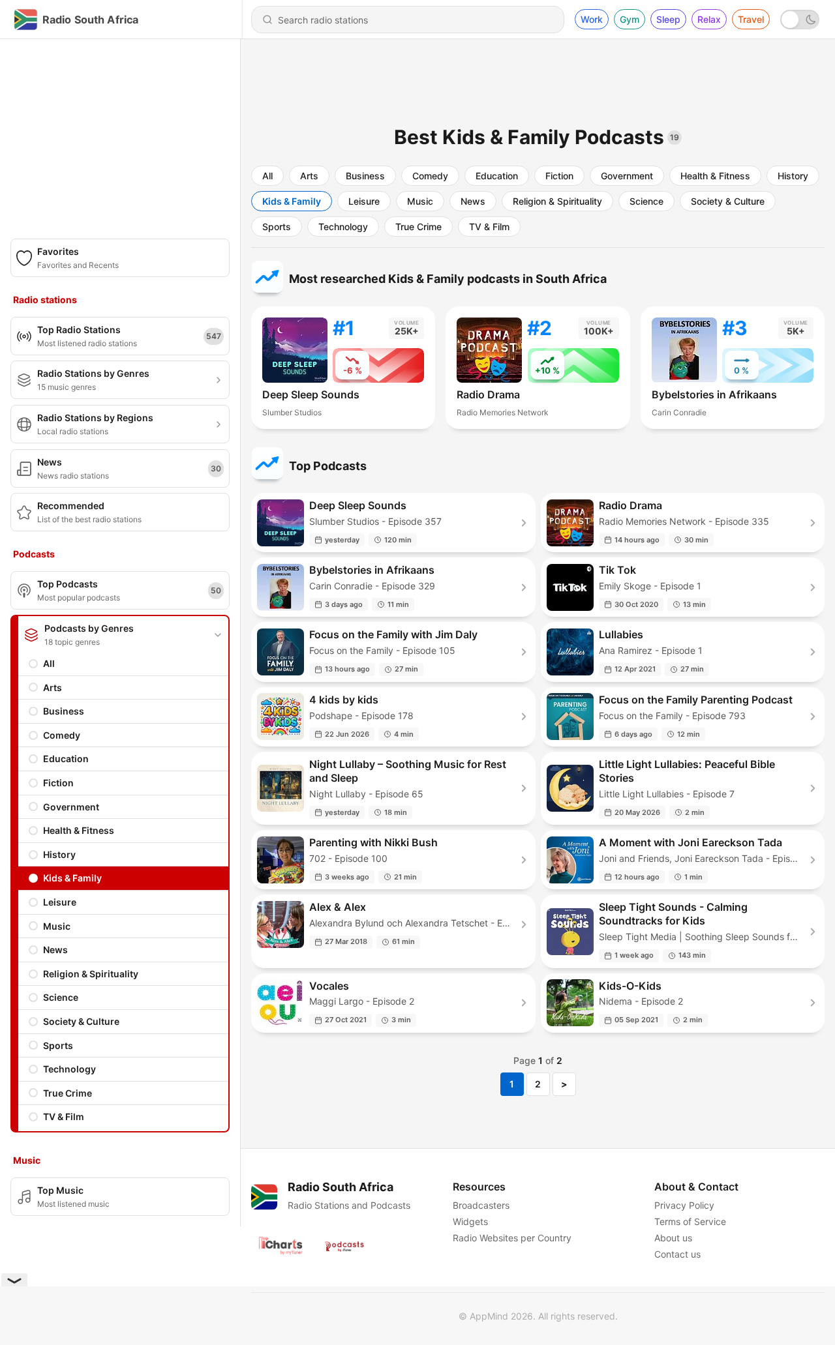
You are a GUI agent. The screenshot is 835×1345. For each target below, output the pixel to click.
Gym (629, 19)
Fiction (58, 782)
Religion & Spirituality (90, 973)
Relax (709, 19)
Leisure (59, 902)
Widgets (470, 1221)
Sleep (668, 19)
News (55, 949)
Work (592, 19)
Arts (52, 687)
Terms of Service (690, 1221)
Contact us (677, 1254)
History (59, 854)
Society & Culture (81, 1021)
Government (71, 806)
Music (56, 926)
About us (673, 1237)
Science (60, 997)
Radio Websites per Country (512, 1237)
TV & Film (63, 1116)
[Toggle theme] (799, 19)
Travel (751, 19)
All (49, 663)
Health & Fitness (78, 830)
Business (63, 711)
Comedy (61, 735)
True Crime (67, 1093)
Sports (58, 1045)
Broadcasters (481, 1205)
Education (66, 758)
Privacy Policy (684, 1205)
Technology (69, 1068)
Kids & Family (72, 877)
